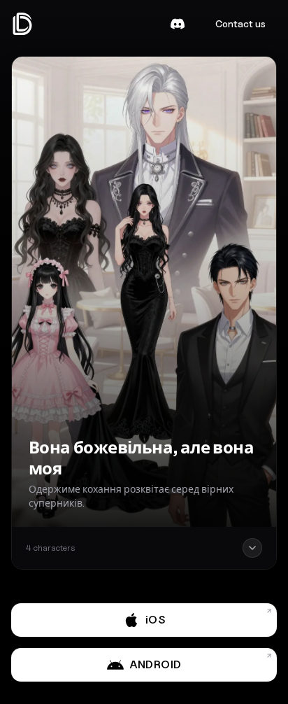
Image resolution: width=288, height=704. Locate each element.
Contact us (240, 23)
